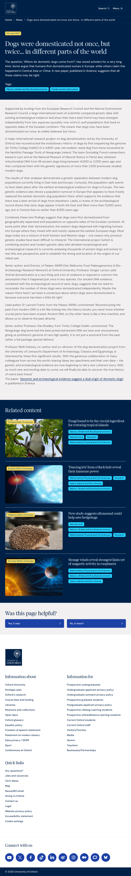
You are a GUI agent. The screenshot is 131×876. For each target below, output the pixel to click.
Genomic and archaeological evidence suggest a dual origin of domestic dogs (71, 379)
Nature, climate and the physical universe (27, 89)
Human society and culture (64, 89)
